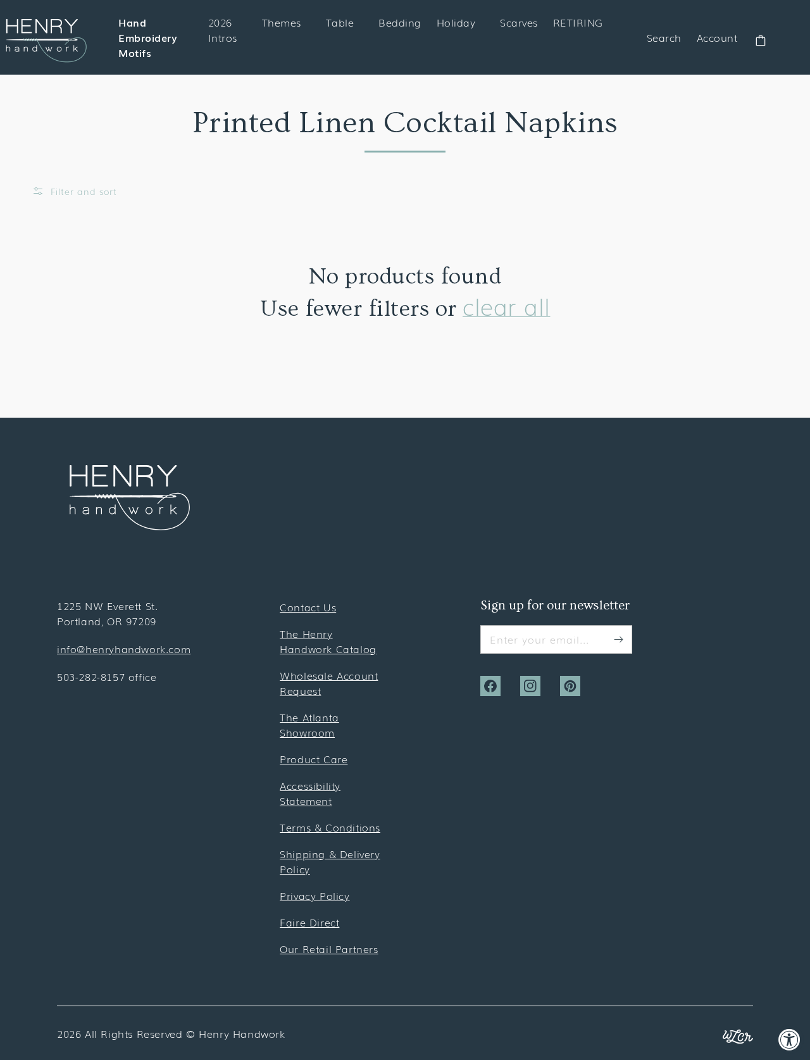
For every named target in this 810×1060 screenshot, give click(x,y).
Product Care (313, 758)
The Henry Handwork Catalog (328, 641)
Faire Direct (309, 922)
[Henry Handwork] (130, 526)
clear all (507, 306)
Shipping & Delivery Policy (330, 861)
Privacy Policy (314, 895)
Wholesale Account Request (329, 683)
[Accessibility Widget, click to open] (789, 1039)
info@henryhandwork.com (123, 648)
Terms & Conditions (330, 827)
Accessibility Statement (310, 793)
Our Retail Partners (329, 948)
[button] (74, 191)
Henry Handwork (242, 1033)
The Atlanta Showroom (309, 724)
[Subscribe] (618, 639)
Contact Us (308, 606)
